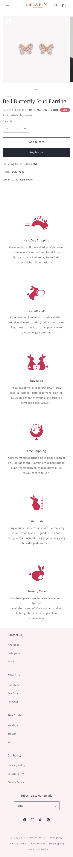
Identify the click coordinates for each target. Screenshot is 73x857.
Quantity (7, 121)
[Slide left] (28, 89)
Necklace (12, 725)
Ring (10, 742)
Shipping (7, 115)
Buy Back (12, 693)
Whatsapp (13, 644)
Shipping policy (56, 843)
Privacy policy (19, 843)
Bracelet (12, 733)
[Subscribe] (55, 805)
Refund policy (55, 837)
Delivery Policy (16, 765)
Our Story (13, 685)
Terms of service (37, 843)
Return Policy (15, 773)
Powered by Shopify (35, 837)
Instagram (13, 653)
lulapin (22, 837)
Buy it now (36, 152)
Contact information (38, 849)
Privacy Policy (15, 782)
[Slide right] (45, 89)
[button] (7, 5)
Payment (12, 701)
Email (10, 661)
